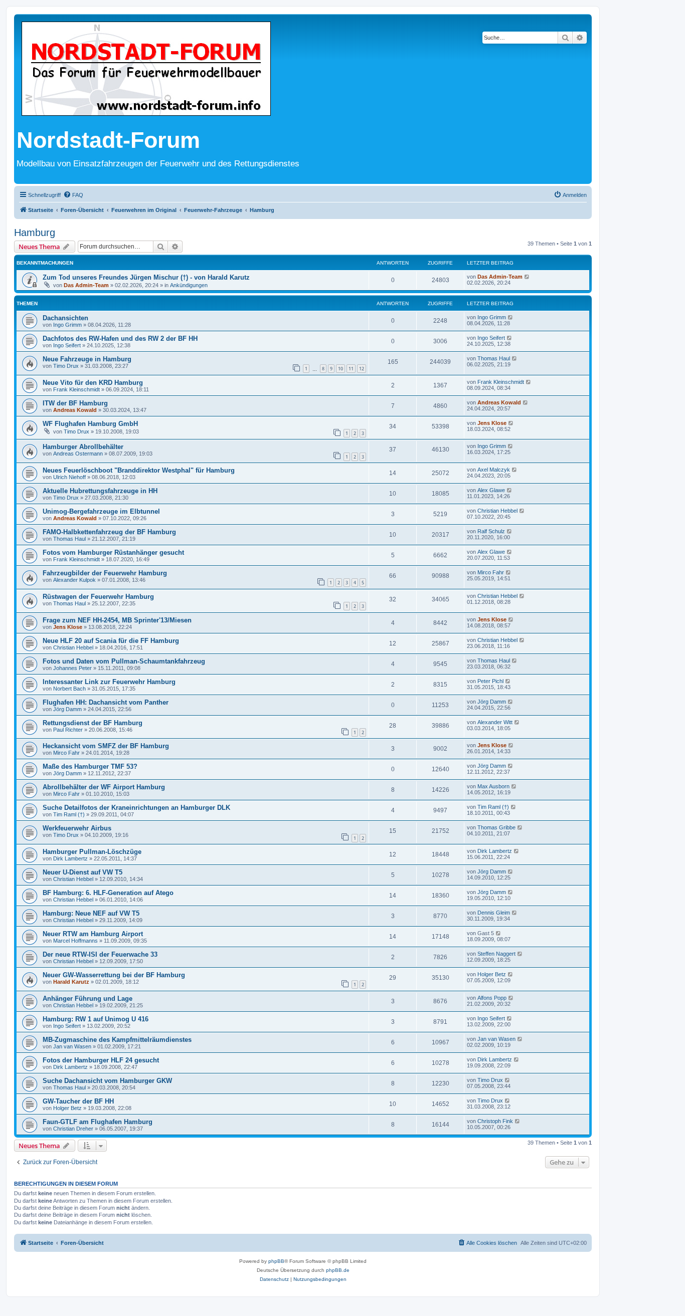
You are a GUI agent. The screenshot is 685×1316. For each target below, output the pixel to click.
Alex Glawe (491, 490)
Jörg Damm (67, 709)
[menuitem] (73, 195)
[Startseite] (146, 69)
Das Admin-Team (86, 285)
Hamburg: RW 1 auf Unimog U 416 (95, 1019)
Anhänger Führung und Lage (87, 998)
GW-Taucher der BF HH (78, 1101)
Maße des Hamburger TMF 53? (90, 766)
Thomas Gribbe (496, 827)
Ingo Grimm (67, 325)
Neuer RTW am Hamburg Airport (93, 934)
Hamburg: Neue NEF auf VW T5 (91, 913)
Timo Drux (66, 366)
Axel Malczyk (493, 470)
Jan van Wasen (72, 1046)
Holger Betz (491, 974)
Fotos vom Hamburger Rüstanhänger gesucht (113, 552)
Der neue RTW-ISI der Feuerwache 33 (100, 954)
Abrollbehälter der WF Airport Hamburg (104, 787)
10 (340, 368)
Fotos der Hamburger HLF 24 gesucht (101, 1060)
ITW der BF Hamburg (75, 403)
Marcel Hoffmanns (75, 941)
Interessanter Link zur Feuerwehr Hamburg (109, 682)
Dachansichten (65, 318)
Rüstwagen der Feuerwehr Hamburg (98, 596)
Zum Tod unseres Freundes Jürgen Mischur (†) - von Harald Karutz (146, 277)
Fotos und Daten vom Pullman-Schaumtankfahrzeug (124, 661)
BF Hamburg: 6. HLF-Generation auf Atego (108, 893)
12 (361, 368)
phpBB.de (338, 1270)
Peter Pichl (490, 681)
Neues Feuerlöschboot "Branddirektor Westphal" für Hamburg (139, 470)
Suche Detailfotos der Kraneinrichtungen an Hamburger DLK (136, 807)
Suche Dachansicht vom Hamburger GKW (107, 1080)
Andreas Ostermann (78, 454)
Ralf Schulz (491, 531)
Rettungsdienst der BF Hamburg (92, 723)
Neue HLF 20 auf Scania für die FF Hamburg (111, 640)
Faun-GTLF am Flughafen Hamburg (97, 1122)
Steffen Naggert (496, 954)
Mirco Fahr (490, 572)
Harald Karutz (71, 982)
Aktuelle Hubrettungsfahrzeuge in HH (100, 491)
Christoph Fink (495, 1121)
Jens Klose (491, 423)
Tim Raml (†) (69, 814)
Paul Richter (68, 730)
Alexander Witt (494, 722)
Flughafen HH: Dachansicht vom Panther (105, 702)
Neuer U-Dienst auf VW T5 (82, 872)
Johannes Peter (72, 668)
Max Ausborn (493, 786)
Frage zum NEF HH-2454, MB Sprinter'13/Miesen (117, 620)
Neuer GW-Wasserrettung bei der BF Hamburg (114, 975)
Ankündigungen (189, 285)
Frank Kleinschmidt (76, 389)
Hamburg (34, 232)
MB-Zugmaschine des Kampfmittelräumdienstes (117, 1039)
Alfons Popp (491, 998)
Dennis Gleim (493, 913)
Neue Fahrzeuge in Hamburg (87, 359)
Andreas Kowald (75, 410)
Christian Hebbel (497, 511)
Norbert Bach (69, 689)
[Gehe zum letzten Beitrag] (527, 277)
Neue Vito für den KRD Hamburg (93, 382)
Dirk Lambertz (70, 858)
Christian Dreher (73, 1129)
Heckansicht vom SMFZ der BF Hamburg (106, 746)
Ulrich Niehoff (69, 477)
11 (351, 368)
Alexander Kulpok (74, 580)
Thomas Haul (493, 358)
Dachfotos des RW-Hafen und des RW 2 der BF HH (120, 338)
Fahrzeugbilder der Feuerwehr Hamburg (105, 573)
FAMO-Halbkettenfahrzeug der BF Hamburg (109, 532)
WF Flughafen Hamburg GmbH (90, 423)
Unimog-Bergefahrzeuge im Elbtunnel (101, 511)
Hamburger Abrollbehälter (83, 447)
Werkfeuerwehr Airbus (77, 828)
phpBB (276, 1261)
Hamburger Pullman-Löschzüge (92, 851)
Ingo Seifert (67, 345)
